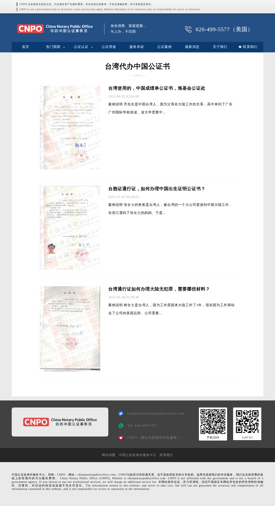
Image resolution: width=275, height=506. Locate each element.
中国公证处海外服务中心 (137, 455)
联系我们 (166, 455)
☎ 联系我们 (247, 47)
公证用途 (109, 47)
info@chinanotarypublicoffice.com (153, 413)
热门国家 (53, 47)
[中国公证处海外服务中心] (55, 28)
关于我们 (220, 47)
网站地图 (109, 455)
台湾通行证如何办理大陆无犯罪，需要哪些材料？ (159, 288)
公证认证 (81, 47)
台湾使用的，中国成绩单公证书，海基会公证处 (157, 88)
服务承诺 (136, 47)
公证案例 (164, 47)
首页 (25, 47)
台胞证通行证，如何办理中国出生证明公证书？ (157, 188)
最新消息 (192, 47)
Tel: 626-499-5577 (142, 425)
